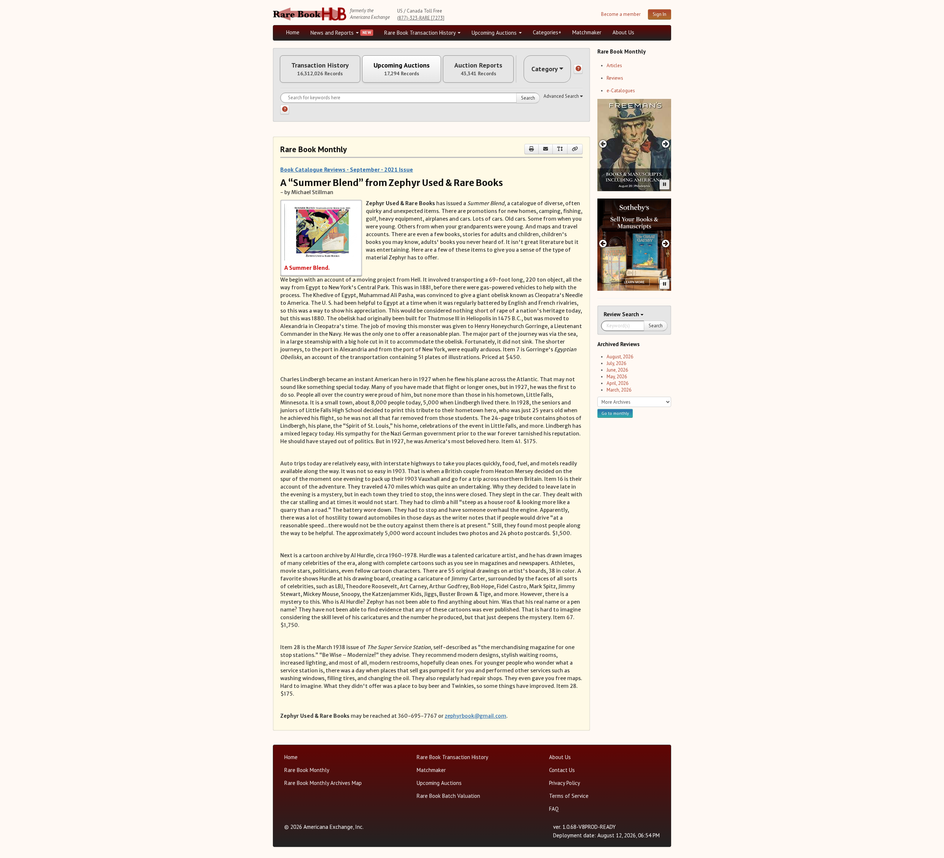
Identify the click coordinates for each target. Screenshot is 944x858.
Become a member (621, 14)
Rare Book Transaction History (420, 32)
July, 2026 (616, 363)
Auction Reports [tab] (478, 69)
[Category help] (578, 69)
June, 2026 (617, 370)
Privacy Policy (564, 782)
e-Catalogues (621, 90)
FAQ (554, 808)
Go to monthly (615, 413)
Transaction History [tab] (320, 69)
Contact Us (562, 769)
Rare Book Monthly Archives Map (323, 782)
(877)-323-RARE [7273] (420, 18)
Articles (614, 65)
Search (528, 98)
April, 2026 (617, 383)
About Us (623, 32)
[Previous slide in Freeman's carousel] (602, 143)
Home (292, 32)
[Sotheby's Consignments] (634, 245)
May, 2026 (617, 376)
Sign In (659, 14)
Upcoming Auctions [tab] (402, 69)
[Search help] (284, 109)
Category (544, 69)
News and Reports (332, 32)
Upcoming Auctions (495, 32)
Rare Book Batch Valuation (448, 795)
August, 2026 (620, 357)
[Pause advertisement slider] (664, 184)
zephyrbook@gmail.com (475, 716)
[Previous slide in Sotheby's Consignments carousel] (602, 243)
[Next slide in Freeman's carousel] (665, 143)
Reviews (615, 78)
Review (613, 314)
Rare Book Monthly (306, 769)
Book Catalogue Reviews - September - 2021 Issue (346, 169)
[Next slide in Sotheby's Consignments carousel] (665, 243)
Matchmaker (586, 32)
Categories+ (547, 32)
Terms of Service (569, 795)
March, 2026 (619, 390)
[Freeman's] (634, 145)
